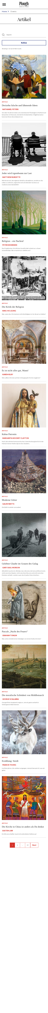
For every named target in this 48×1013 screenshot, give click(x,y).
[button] (4, 4)
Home (4, 11)
